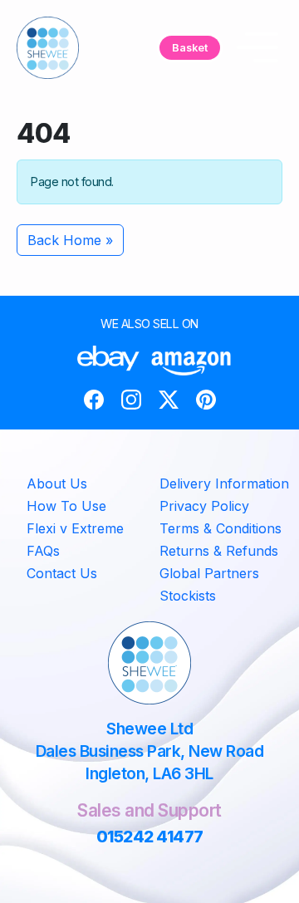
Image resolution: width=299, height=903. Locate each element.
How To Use (66, 506)
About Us (57, 483)
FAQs (43, 550)
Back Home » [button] (70, 240)
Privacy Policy (204, 506)
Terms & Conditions (220, 528)
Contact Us (62, 573)
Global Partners (209, 573)
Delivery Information (224, 483)
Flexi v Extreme (75, 528)
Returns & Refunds (218, 550)
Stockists (187, 595)
